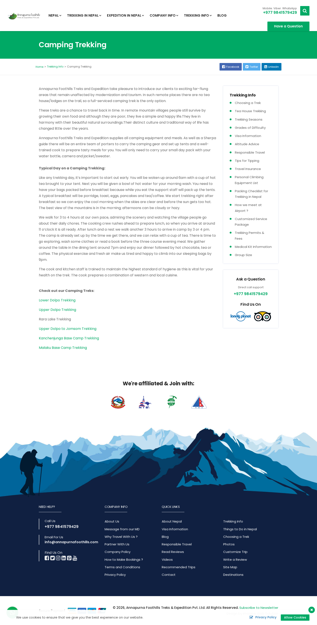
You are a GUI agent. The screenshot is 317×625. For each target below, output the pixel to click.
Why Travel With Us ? (121, 536)
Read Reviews (173, 551)
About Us (112, 521)
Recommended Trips (178, 567)
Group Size (243, 255)
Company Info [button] (163, 15)
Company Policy (117, 551)
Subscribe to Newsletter (258, 607)
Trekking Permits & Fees (249, 235)
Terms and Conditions (122, 567)
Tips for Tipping (247, 160)
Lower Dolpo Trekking (57, 300)
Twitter (254, 67)
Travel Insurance (248, 169)
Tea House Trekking (250, 111)
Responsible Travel (250, 152)
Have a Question (288, 26)
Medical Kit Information (253, 246)
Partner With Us (117, 544)
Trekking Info (55, 66)
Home (39, 67)
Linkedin (273, 67)
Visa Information (248, 136)
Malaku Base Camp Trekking (63, 347)
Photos (229, 544)
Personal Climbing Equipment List (249, 180)
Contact (169, 574)
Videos (167, 559)
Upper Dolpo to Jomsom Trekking (67, 328)
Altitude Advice (247, 144)
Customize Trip (235, 551)
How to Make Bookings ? (124, 559)
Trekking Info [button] (196, 15)
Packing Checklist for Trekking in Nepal (251, 194)
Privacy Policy (115, 574)
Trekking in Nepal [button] (83, 15)
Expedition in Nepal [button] (124, 15)
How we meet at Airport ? (248, 208)
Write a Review (235, 559)
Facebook (232, 67)
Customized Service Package (251, 222)
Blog (222, 15)
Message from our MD (122, 529)
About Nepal (172, 521)
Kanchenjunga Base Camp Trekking (69, 338)
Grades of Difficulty (250, 127)
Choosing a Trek (248, 103)
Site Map (230, 567)
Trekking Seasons (248, 119)
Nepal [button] (54, 15)
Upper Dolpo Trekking (57, 309)
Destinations (233, 574)
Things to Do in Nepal (240, 529)
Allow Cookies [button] (295, 617)
